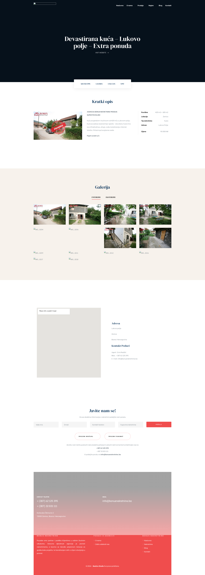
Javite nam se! (102, 411)
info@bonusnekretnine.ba (127, 358)
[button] (87, 436)
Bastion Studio (98, 566)
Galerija (99, 84)
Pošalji (159, 424)
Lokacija (111, 84)
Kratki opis (85, 84)
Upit (122, 84)
